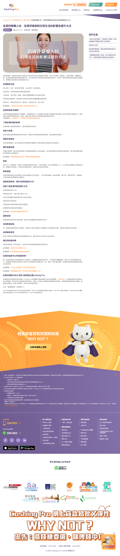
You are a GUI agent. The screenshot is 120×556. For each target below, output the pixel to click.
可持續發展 (84, 439)
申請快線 (10, 421)
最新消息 (84, 433)
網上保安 (103, 425)
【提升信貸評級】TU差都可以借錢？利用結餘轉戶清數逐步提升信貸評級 (103, 40)
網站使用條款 (104, 428)
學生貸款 (46, 440)
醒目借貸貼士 (66, 445)
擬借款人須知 (104, 439)
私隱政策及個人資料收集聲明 (106, 432)
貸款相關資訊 (66, 427)
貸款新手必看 (93, 45)
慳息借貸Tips (76, 10)
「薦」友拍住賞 (67, 422)
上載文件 (84, 425)
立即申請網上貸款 (49, 443)
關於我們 (84, 436)
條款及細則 (103, 419)
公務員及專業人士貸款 (50, 437)
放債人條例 (103, 436)
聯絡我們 (84, 442)
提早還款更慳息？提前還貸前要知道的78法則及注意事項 (102, 50)
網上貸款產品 (63, 10)
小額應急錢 (46, 428)
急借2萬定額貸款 (48, 431)
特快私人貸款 (47, 422)
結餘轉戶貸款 (47, 425)
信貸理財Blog (97, 10)
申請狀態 (84, 422)
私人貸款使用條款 (106, 422)
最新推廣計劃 (66, 419)
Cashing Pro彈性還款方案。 (11, 405)
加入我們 (84, 445)
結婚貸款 (46, 434)
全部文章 (27, 30)
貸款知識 (35, 30)
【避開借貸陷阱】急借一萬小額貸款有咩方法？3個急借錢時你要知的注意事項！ (102, 56)
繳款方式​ (65, 439)
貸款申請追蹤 (85, 419)
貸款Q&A (87, 10)
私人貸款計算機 (67, 442)
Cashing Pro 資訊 (111, 10)
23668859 (81, 4)
